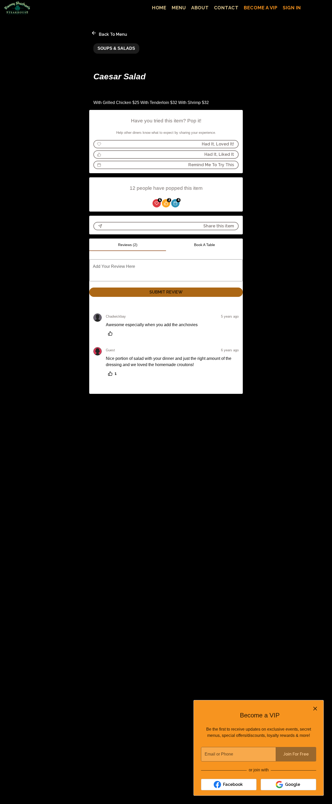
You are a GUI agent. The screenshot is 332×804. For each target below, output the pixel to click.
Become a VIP (261, 7)
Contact (226, 7)
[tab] (127, 245)
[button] (109, 33)
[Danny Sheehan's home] (27, 7)
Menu (179, 7)
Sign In (292, 7)
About (200, 7)
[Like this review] (111, 333)
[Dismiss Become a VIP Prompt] (315, 708)
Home (159, 7)
